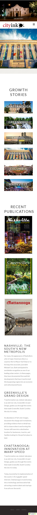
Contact (23, 509)
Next (33, 11)
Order (18, 509)
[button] (34, 24)
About (12, 509)
